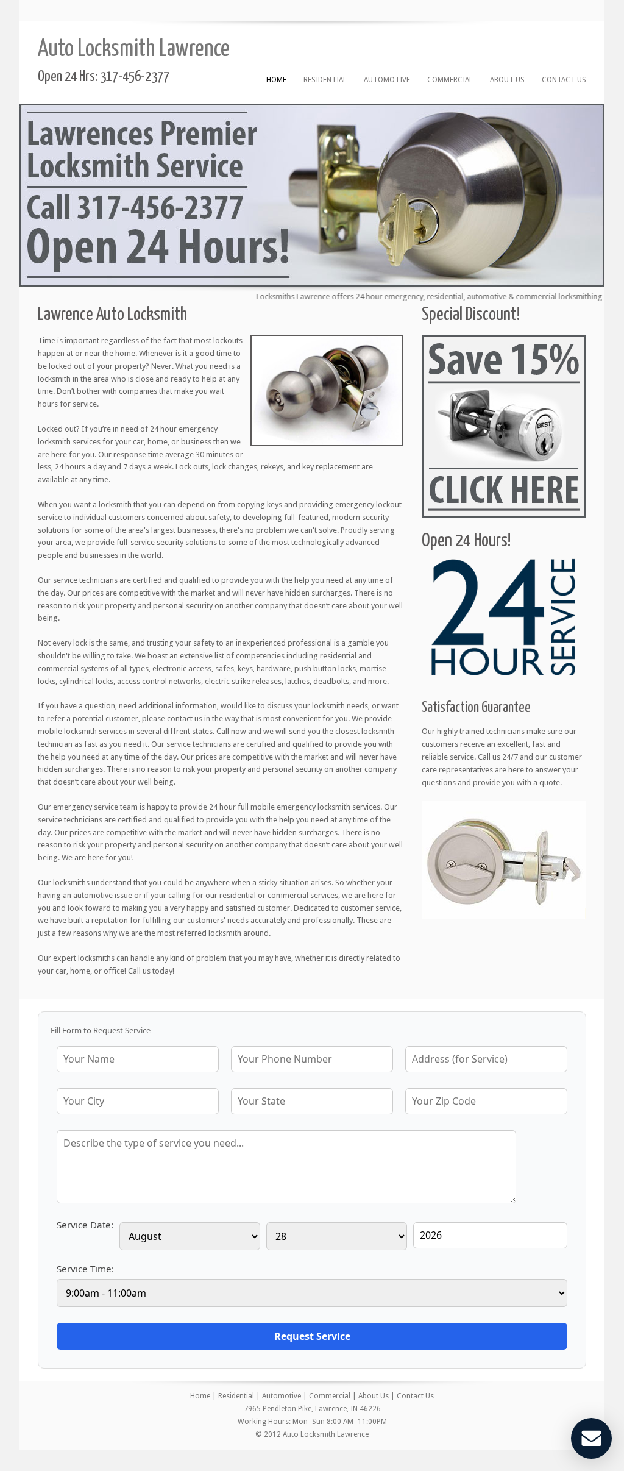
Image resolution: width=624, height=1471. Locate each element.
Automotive (387, 80)
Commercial (450, 80)
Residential (325, 80)
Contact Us (564, 80)
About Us (507, 80)
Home (276, 80)
